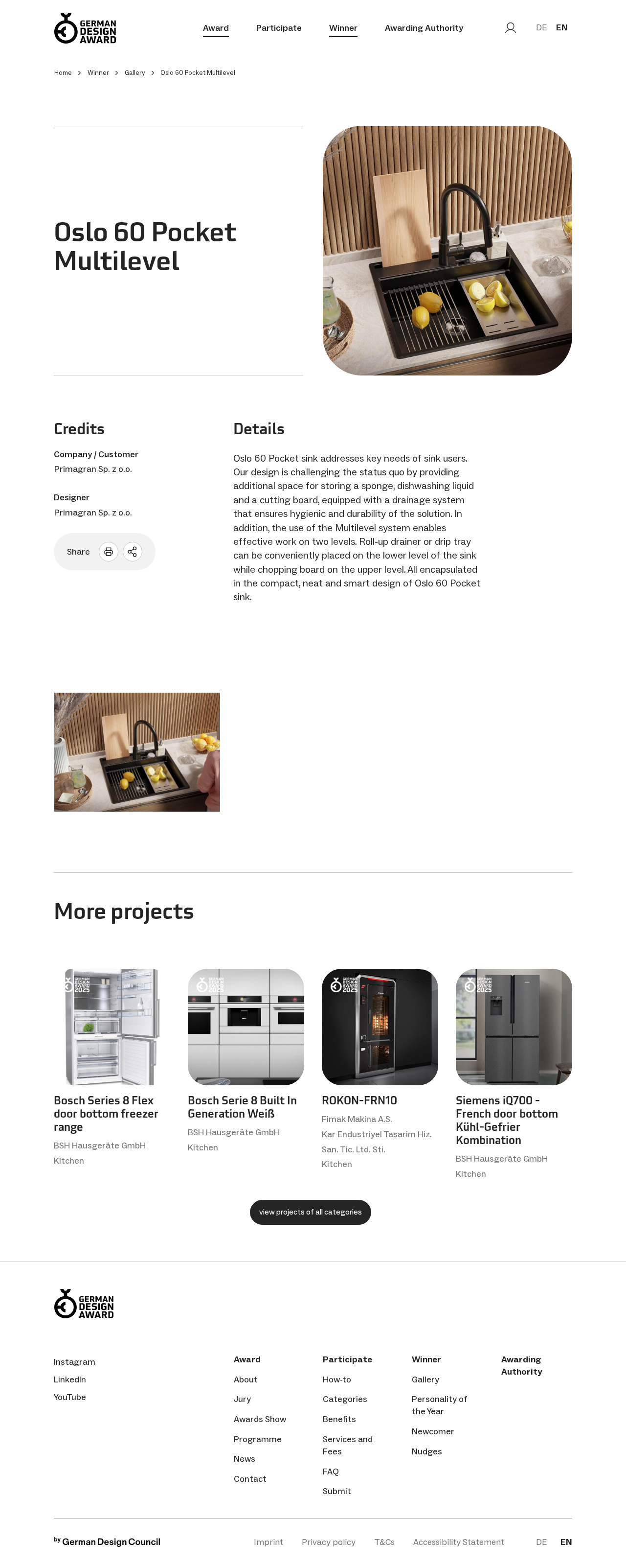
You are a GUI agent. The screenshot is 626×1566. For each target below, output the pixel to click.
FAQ (331, 1471)
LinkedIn (70, 1379)
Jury (242, 1399)
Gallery (425, 1379)
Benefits (339, 1419)
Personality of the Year (440, 1405)
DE (541, 27)
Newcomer (433, 1431)
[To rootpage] (85, 28)
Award (216, 28)
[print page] (108, 551)
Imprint (268, 1542)
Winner (343, 28)
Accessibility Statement (458, 1542)
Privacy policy (329, 1542)
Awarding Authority (424, 28)
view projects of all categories (310, 1211)
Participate (279, 28)
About (246, 1379)
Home (63, 73)
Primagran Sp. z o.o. (93, 469)
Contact (250, 1478)
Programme (258, 1439)
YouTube (70, 1397)
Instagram (74, 1361)
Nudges (427, 1451)
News (244, 1458)
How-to (337, 1379)
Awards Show (260, 1419)
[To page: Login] (510, 28)
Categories (345, 1399)
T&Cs (384, 1542)
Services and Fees (348, 1445)
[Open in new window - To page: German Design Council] (107, 1544)
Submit (337, 1491)
